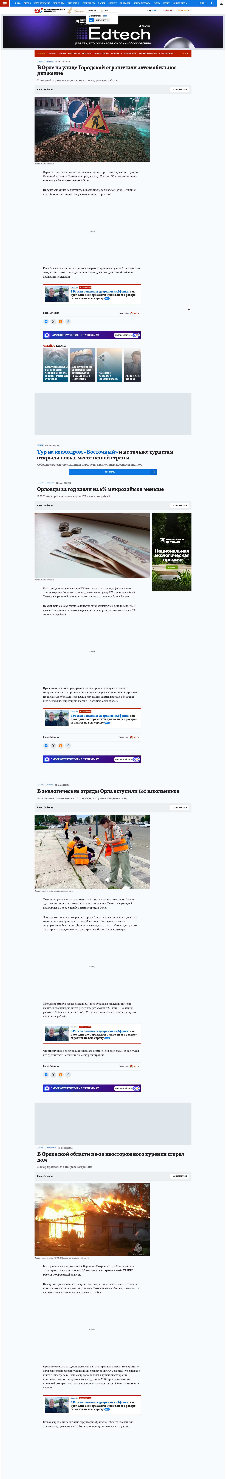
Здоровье (128, 3)
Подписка (183, 10)
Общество (76, 3)
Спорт (171, 3)
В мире (105, 3)
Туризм (40, 445)
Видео (27, 3)
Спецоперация (43, 3)
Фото (18, 3)
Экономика (91, 3)
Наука (161, 3)
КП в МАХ (120, 53)
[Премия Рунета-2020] (74, 10)
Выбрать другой (102, 20)
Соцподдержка (145, 3)
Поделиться (181, 89)
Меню (4, 3)
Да (91, 20)
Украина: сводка (105, 53)
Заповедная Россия (154, 53)
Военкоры (90, 53)
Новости (52, 53)
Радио (153, 10)
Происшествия (52, 1148)
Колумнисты (186, 3)
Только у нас (75, 53)
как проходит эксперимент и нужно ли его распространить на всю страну (103, 295)
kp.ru (136, 313)
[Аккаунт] (221, 3)
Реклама (167, 10)
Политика (61, 3)
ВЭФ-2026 (63, 53)
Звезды (116, 3)
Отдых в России (134, 53)
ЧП (49, 1457)
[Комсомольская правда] (50, 10)
